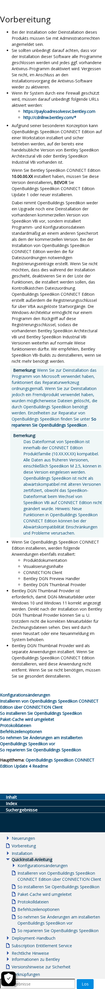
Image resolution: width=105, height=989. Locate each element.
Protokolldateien (15, 725)
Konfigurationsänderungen (43, 865)
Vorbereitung (24, 846)
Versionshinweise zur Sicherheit (41, 967)
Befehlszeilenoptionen (21, 731)
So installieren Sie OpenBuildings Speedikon (58, 886)
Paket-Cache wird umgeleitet (27, 719)
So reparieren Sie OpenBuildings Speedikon (58, 930)
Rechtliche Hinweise (30, 953)
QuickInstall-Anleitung (32, 859)
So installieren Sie (41, 713)
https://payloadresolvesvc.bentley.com (59, 111)
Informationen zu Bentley (36, 959)
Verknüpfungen (26, 974)
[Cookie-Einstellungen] (8, 979)
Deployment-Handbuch (33, 938)
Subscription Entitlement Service (42, 945)
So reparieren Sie (40, 749)
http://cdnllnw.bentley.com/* (49, 117)
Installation (22, 853)
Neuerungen (23, 838)
